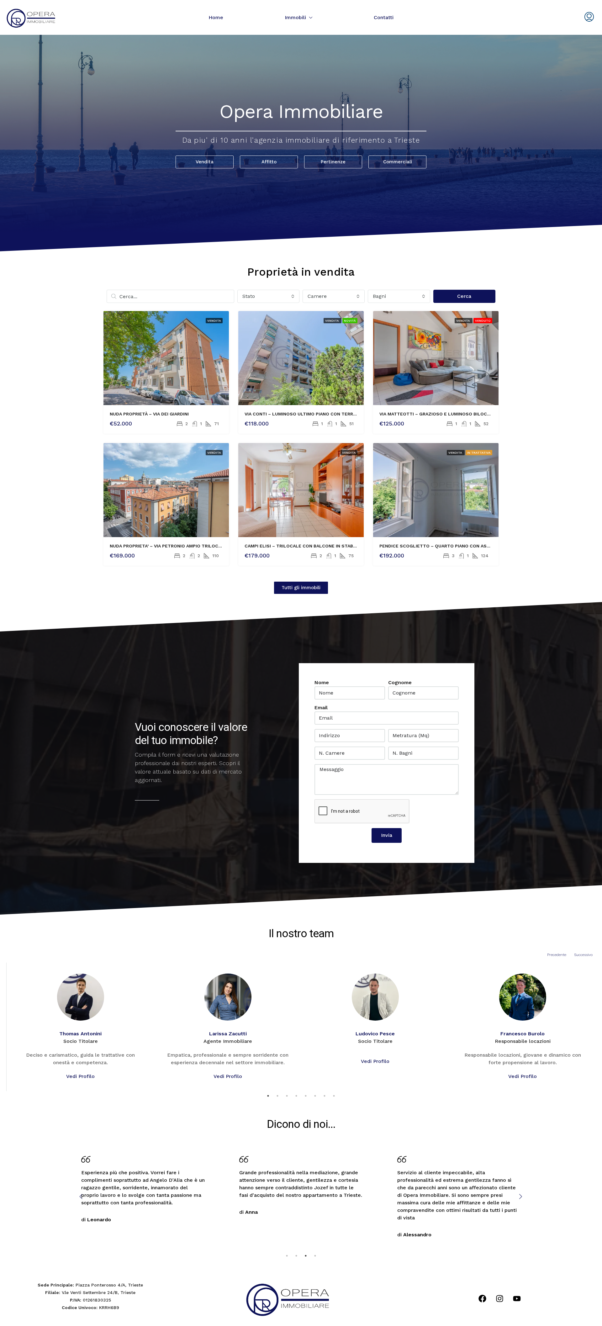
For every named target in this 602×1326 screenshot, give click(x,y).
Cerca (464, 296)
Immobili (295, 17)
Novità (350, 320)
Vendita (214, 320)
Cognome (400, 682)
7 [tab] (324, 1096)
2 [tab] (277, 1096)
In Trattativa (479, 452)
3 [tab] (287, 1096)
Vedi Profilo (80, 1076)
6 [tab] (315, 1096)
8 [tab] (334, 1096)
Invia (386, 835)
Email (321, 708)
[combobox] (268, 296)
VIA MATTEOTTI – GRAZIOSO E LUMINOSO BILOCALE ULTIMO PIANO (453, 413)
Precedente (556, 955)
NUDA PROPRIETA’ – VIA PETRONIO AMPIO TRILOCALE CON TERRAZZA (186, 545)
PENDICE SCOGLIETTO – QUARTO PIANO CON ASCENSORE (443, 545)
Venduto (483, 320)
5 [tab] (306, 1096)
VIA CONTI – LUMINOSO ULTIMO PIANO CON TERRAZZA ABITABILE (316, 413)
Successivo (583, 955)
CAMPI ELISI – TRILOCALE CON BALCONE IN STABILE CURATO (312, 545)
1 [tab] (268, 1096)
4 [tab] (296, 1096)
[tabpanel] (80, 1027)
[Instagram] (500, 1299)
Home (216, 17)
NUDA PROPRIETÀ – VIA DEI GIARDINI (149, 413)
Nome (321, 682)
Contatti (383, 17)
